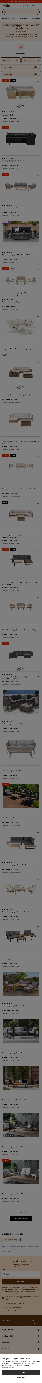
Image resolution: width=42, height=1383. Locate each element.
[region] (21, 1368)
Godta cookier (21, 1372)
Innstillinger (21, 1378)
